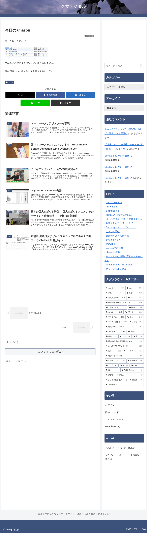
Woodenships (113, 264)
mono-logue (112, 206)
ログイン (109, 405)
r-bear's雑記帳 (113, 252)
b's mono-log (112, 211)
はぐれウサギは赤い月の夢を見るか (124, 219)
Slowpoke (127, 264)
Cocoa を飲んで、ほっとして (121, 227)
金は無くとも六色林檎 (117, 235)
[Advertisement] (50, 280)
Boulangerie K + (114, 240)
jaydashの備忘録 (114, 248)
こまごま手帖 (113, 231)
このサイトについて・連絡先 (120, 448)
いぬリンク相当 (114, 202)
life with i (110, 244)
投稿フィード (112, 412)
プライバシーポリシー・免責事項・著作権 (123, 457)
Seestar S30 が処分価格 (117, 156)
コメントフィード (114, 419)
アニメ (10, 82)
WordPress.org (112, 426)
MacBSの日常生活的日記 (119, 215)
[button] (65, 103)
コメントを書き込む (50, 351)
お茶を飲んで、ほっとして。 (121, 223)
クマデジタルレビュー (117, 269)
